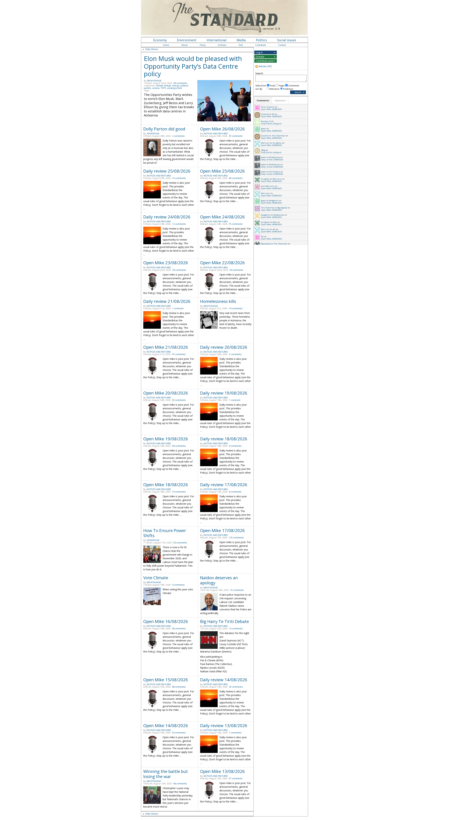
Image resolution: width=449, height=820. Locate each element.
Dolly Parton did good (164, 129)
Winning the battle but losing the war (165, 773)
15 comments (179, 178)
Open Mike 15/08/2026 (165, 680)
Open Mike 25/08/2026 (222, 171)
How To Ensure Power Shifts (164, 532)
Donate (260, 56)
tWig (263, 150)
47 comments (179, 354)
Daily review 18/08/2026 (223, 439)
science (156, 88)
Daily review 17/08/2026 (223, 484)
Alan (275, 222)
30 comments (236, 269)
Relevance (274, 88)
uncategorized (174, 88)
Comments (293, 85)
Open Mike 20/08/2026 (165, 393)
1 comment (177, 308)
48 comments (180, 783)
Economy (160, 40)
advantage (153, 133)
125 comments (236, 537)
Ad (262, 107)
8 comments (235, 491)
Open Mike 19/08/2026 (165, 439)
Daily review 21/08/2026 (166, 301)
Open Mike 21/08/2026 (165, 347)
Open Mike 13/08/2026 (222, 771)
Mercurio (265, 143)
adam (263, 157)
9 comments (235, 445)
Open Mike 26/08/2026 (222, 129)
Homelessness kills (218, 301)
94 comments (179, 445)
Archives (222, 45)
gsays (263, 128)
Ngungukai (282, 207)
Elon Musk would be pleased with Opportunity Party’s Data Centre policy (193, 66)
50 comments (180, 542)
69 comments (180, 83)
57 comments (236, 778)
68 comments (179, 686)
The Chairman (278, 135)
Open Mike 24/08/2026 (222, 217)
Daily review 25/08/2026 (166, 171)
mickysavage (154, 80)
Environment (186, 40)
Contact (282, 45)
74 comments (179, 491)
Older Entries (151, 49)
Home (166, 45)
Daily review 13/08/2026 (223, 725)
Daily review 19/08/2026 (223, 393)
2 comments (178, 136)
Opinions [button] (280, 100)
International (216, 40)
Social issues (286, 40)
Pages (282, 85)
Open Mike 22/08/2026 (222, 262)
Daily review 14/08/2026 (223, 680)
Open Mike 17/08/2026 (222, 530)
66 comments (236, 178)
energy (175, 85)
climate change (163, 85)
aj (262, 186)
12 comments (179, 223)
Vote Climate (155, 577)
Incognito (277, 143)
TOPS (163, 88)
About (184, 45)
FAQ (241, 45)
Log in (259, 52)
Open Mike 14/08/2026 (165, 725)
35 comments (236, 136)
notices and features (216, 133)
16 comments (236, 308)
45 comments (236, 686)
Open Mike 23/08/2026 (165, 262)
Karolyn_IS (266, 121)
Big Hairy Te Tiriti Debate (224, 621)
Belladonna (274, 157)
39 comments (179, 269)
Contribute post (264, 61)
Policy (203, 45)
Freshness (288, 88)
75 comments (236, 223)
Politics (261, 40)
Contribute (260, 45)
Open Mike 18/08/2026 (165, 484)
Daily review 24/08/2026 (166, 217)
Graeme (270, 107)
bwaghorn (273, 200)
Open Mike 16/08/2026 (165, 621)
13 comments (236, 628)
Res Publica (274, 171)
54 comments (179, 732)
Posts (272, 85)
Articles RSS (265, 66)
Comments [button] (263, 100)
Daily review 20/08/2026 (223, 347)
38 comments (179, 628)
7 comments (235, 732)
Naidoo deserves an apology (219, 580)
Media (241, 40)
